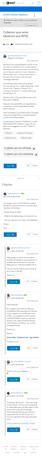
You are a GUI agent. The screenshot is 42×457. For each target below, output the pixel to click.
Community (20, 3)
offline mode (26, 138)
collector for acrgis (24, 133)
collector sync (10, 138)
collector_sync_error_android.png (19, 154)
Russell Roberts (9, 121)
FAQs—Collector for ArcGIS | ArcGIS (21, 423)
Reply (9, 166)
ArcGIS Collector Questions (15, 14)
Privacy (7, 452)
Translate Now (31, 25)
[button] (32, 60)
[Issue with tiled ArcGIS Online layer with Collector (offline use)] (39, 178)
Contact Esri (33, 452)
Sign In (39, 3)
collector (8, 133)
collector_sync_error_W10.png (18, 148)
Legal (25, 452)
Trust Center (16, 452)
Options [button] (35, 15)
